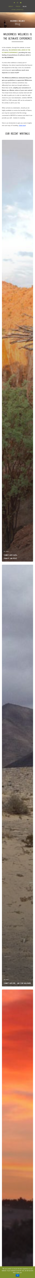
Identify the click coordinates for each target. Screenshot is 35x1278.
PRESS (18, 6)
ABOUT (11, 6)
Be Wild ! (6, 551)
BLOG (25, 6)
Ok (17, 1275)
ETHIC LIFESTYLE (17, 9)
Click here (22, 125)
